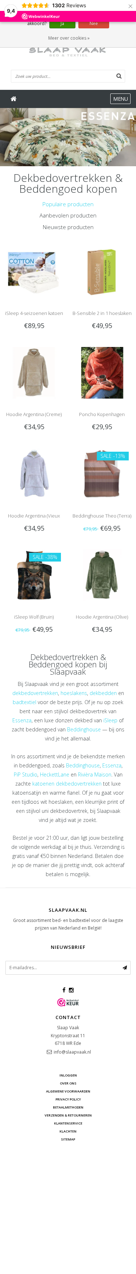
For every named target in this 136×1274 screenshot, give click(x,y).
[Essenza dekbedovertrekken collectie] (68, 137)
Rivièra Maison (94, 774)
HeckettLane (54, 774)
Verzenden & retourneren (68, 1115)
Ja (62, 23)
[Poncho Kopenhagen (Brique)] (102, 372)
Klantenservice (68, 1123)
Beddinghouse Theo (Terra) (102, 515)
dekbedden (103, 693)
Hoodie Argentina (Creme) (34, 414)
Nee (94, 23)
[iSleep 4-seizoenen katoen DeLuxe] (34, 270)
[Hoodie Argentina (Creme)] (34, 372)
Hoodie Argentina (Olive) (102, 617)
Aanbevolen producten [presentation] (68, 215)
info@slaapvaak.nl (72, 1052)
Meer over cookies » (69, 38)
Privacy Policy (68, 1099)
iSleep (110, 720)
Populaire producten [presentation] (68, 204)
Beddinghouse (84, 729)
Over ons (68, 1083)
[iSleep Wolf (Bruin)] (34, 574)
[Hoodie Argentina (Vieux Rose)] (34, 473)
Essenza (22, 720)
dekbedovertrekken (35, 693)
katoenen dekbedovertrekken (67, 783)
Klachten (68, 1131)
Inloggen (68, 1075)
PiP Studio (25, 774)
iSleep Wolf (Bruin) (34, 617)
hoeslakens (74, 693)
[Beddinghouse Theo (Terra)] (102, 473)
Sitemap (68, 1139)
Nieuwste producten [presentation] (68, 227)
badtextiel (24, 702)
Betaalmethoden (68, 1107)
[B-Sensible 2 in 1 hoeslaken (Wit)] (102, 270)
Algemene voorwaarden (68, 1091)
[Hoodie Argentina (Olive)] (102, 574)
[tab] (68, 204)
